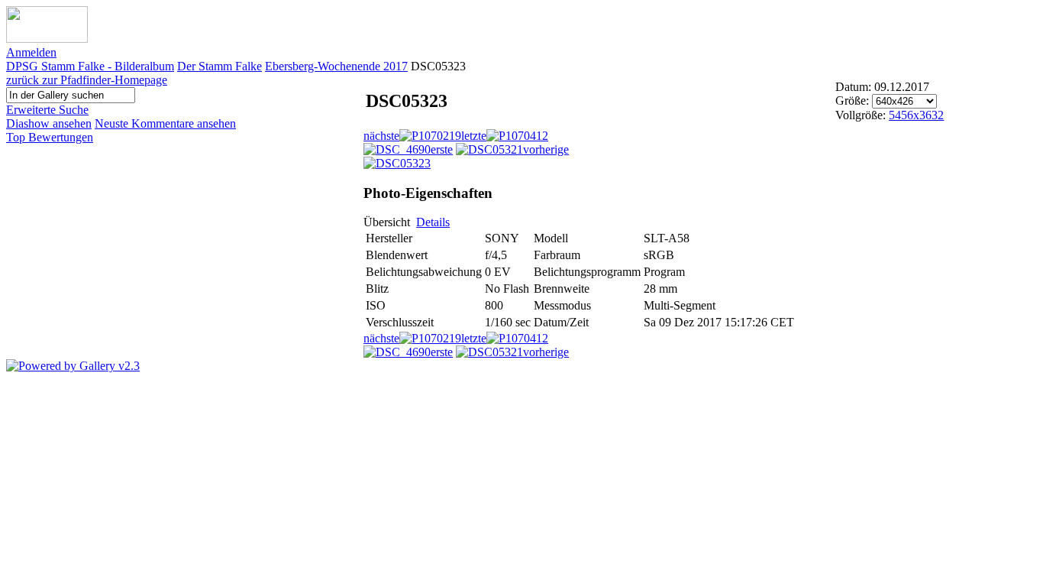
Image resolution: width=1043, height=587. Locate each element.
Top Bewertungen (49, 137)
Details (433, 222)
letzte (473, 135)
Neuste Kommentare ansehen (165, 123)
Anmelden (31, 52)
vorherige (546, 149)
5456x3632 (916, 115)
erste (442, 149)
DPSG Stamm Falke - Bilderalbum (90, 66)
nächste (381, 135)
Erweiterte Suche (47, 109)
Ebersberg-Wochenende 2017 (336, 66)
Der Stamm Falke (219, 66)
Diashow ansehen (49, 123)
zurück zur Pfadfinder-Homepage (86, 79)
